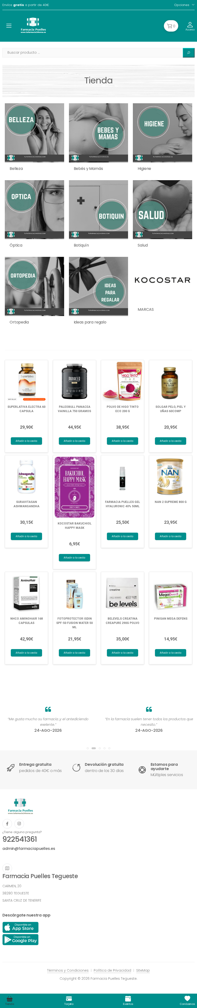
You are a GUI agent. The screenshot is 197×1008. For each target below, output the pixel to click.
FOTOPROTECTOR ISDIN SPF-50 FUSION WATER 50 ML (74, 623)
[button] (171, 26)
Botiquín (81, 245)
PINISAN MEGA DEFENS (170, 618)
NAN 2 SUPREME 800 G (171, 502)
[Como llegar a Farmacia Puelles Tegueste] (7, 868)
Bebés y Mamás (88, 168)
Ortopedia (19, 322)
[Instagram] (19, 824)
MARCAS (146, 309)
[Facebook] (7, 824)
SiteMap (143, 970)
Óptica (16, 245)
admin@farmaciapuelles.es (28, 848)
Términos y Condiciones (68, 970)
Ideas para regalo (90, 322)
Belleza (16, 168)
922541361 (19, 839)
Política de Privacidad (112, 970)
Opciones (181, 5)
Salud (143, 245)
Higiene (144, 168)
